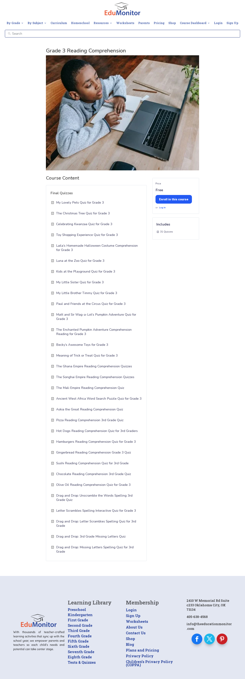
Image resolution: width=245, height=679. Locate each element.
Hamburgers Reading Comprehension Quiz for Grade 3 (96, 442)
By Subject (35, 23)
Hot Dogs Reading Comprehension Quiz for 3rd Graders (97, 431)
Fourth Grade (80, 636)
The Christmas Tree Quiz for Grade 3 (83, 213)
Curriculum (59, 23)
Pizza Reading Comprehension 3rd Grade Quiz (89, 420)
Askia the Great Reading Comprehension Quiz (89, 409)
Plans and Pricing (142, 650)
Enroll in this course (173, 199)
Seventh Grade (81, 651)
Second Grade (80, 625)
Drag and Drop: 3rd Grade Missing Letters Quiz (91, 536)
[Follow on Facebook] (197, 639)
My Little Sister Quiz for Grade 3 (80, 282)
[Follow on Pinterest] (222, 639)
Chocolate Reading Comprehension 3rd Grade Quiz (93, 474)
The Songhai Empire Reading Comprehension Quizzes (95, 377)
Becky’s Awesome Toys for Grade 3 (82, 345)
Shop (172, 23)
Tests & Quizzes (82, 662)
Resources (101, 23)
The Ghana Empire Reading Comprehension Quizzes (94, 366)
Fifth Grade (78, 641)
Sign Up (232, 23)
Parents (144, 23)
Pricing (159, 23)
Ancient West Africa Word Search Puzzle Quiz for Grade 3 (99, 398)
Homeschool (80, 23)
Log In (162, 207)
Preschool (77, 609)
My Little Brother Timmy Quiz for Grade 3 (86, 293)
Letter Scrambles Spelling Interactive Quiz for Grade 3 (96, 510)
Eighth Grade (80, 657)
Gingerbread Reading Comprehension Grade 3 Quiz (93, 452)
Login (218, 23)
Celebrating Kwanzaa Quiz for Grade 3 (84, 224)
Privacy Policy (140, 656)
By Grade (13, 23)
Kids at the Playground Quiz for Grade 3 (85, 271)
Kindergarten (80, 614)
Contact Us (136, 633)
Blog (130, 644)
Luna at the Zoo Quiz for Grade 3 (80, 261)
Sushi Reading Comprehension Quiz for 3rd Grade (92, 463)
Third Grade (79, 630)
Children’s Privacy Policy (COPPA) (149, 663)
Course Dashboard (193, 23)
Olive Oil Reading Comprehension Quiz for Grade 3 (93, 485)
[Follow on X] (209, 639)
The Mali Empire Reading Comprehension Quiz (90, 388)
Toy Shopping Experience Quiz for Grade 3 (87, 235)
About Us (134, 627)
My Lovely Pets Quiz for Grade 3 (80, 202)
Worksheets (125, 23)
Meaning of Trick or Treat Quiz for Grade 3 (87, 355)
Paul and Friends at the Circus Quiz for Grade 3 (91, 304)
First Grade (78, 620)
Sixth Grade (78, 646)
